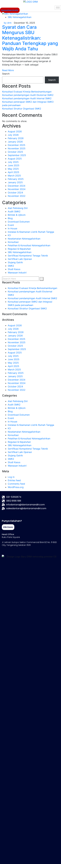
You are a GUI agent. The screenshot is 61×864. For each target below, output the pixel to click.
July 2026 (13, 134)
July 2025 (13, 162)
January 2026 (15, 141)
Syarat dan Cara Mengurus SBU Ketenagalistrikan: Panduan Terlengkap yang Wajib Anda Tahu (30, 38)
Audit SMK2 (14, 211)
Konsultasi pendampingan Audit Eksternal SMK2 (27, 95)
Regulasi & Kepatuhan (19, 248)
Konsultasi (13, 242)
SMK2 (11, 265)
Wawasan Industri (17, 272)
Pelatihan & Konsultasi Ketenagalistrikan (29, 245)
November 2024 (16, 189)
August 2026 (15, 131)
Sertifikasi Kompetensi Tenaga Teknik (28, 255)
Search (6, 73)
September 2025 (17, 155)
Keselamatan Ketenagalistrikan (24, 238)
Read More (8, 70)
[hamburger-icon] (58, 8)
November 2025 (16, 148)
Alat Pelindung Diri (18, 208)
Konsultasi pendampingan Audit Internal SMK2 (26, 98)
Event (11, 225)
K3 (9, 235)
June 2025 (13, 165)
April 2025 (13, 172)
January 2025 (15, 182)
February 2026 (16, 138)
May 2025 (13, 168)
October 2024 (15, 192)
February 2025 (16, 179)
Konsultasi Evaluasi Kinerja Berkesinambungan (26, 91)
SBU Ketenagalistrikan (19, 17)
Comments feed (16, 483)
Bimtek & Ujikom (17, 214)
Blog (10, 218)
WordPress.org (16, 487)
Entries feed (14, 480)
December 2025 (16, 145)
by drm (7, 22)
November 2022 (16, 196)
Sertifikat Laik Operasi (20, 259)
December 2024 (16, 185)
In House (12, 228)
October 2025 (15, 151)
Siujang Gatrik (15, 262)
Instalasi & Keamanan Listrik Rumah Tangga (31, 231)
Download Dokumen (19, 221)
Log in (11, 477)
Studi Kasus (14, 269)
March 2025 (14, 175)
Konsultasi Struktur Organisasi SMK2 (21, 108)
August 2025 (15, 158)
